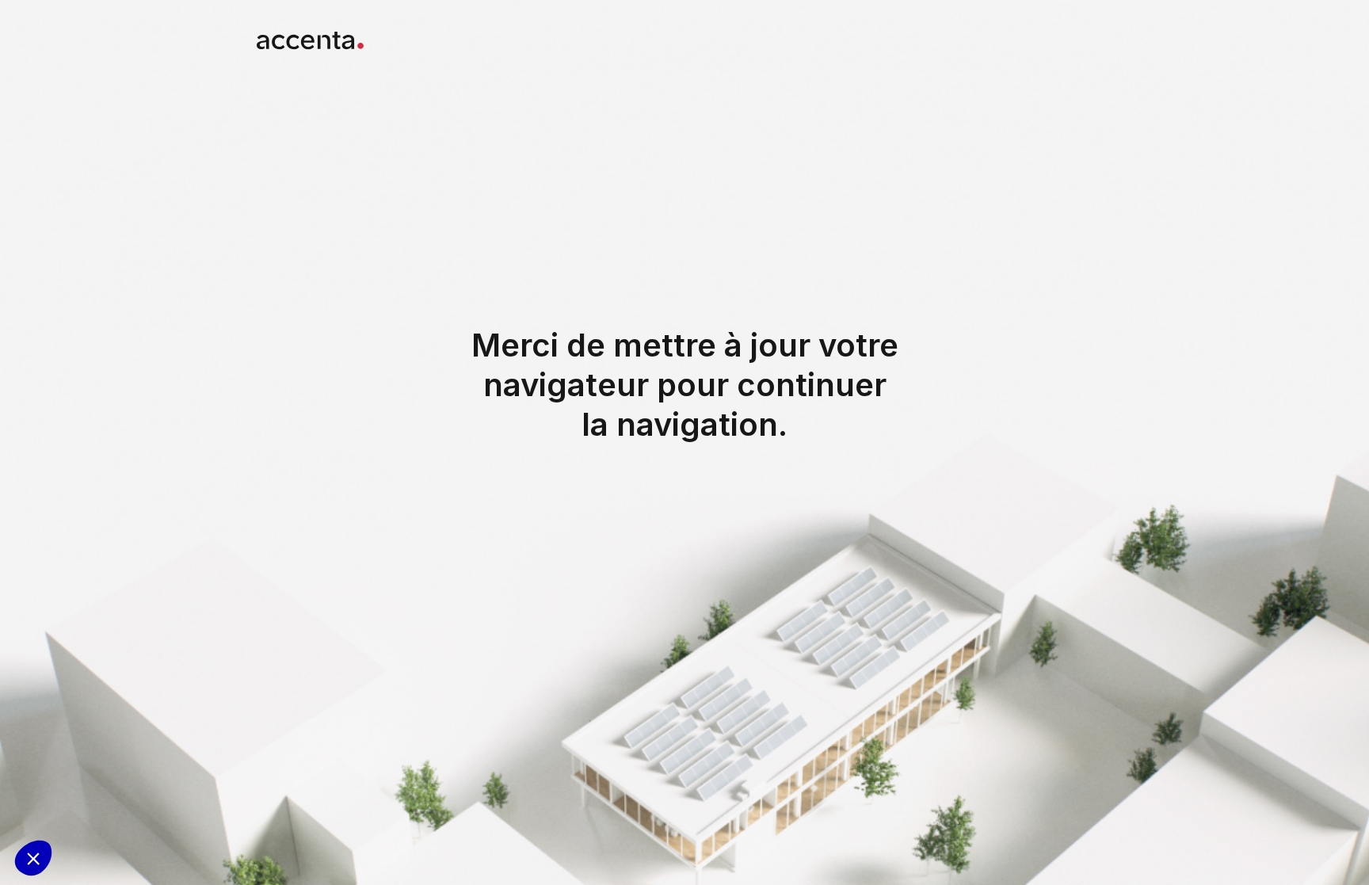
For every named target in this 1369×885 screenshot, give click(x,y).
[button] (33, 858)
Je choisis (109, 805)
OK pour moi (220, 805)
